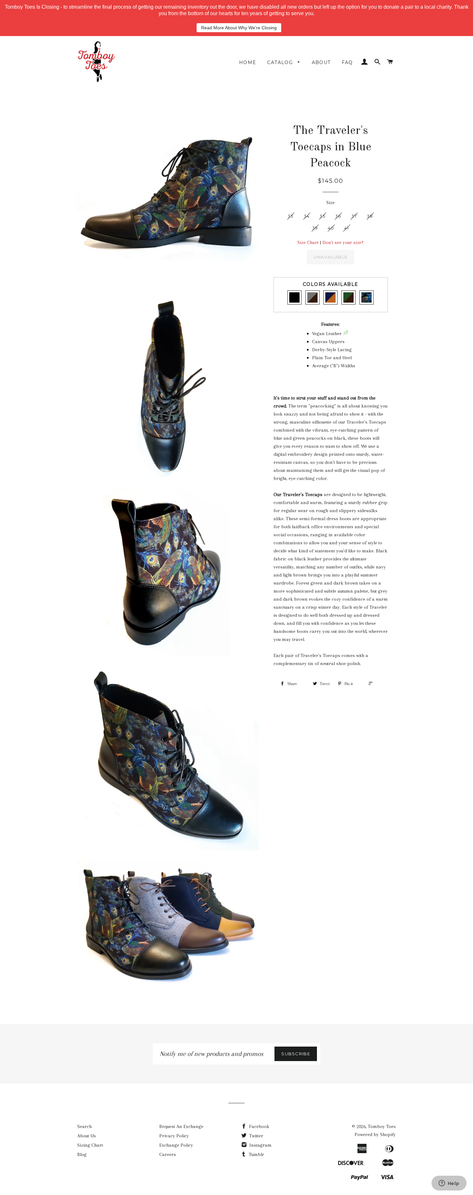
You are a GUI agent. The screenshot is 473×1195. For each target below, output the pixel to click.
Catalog (280, 62)
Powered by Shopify (375, 1134)
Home (247, 62)
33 (291, 216)
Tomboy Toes (382, 1126)
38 (370, 216)
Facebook (258, 1126)
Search (84, 1126)
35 (322, 216)
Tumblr (255, 1154)
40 (331, 228)
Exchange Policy (176, 1145)
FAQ (347, 62)
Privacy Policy (174, 1136)
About (321, 62)
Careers (167, 1154)
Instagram (260, 1145)
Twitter (255, 1136)
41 (346, 228)
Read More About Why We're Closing (239, 27)
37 (354, 216)
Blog (82, 1154)
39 (315, 228)
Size (330, 202)
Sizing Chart (90, 1145)
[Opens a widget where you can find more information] (449, 1184)
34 (307, 216)
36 (338, 216)
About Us (86, 1136)
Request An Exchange (181, 1126)
